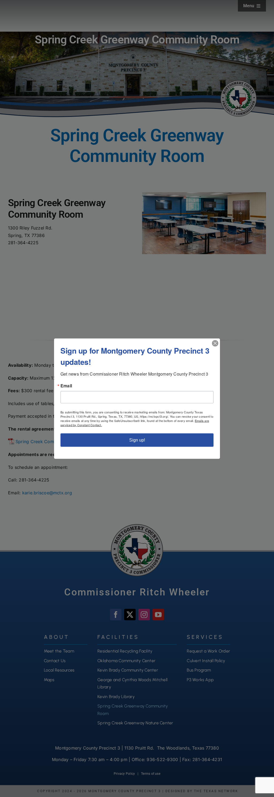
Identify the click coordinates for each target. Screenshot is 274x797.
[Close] (215, 343)
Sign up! (137, 440)
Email (66, 385)
